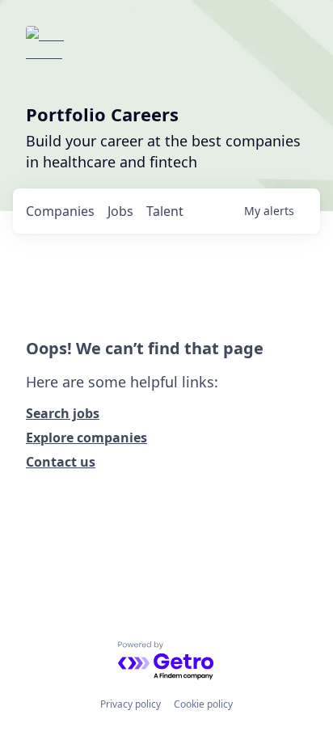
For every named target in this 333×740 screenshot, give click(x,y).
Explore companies (86, 437)
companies (60, 211)
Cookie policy (203, 704)
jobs (120, 211)
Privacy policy (130, 704)
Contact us (60, 462)
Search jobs (62, 413)
